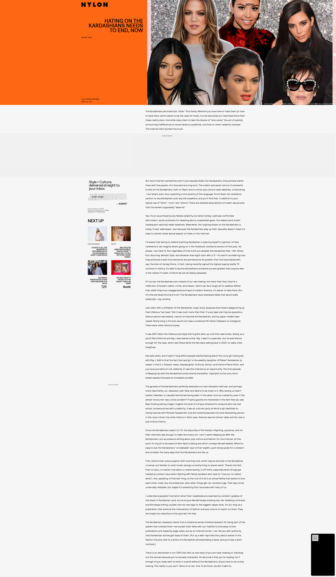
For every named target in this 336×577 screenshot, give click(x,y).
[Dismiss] (332, 536)
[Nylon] (94, 4)
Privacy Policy (101, 211)
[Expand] (314, 536)
